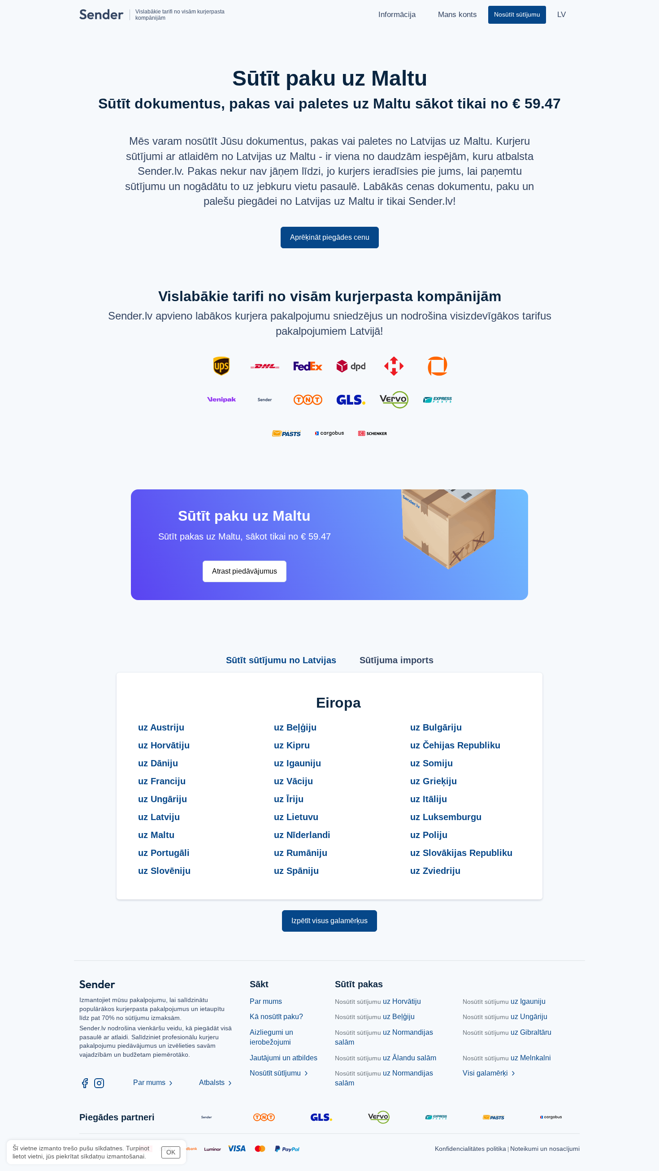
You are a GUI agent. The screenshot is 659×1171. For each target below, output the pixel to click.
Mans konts (457, 14)
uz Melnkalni (507, 1058)
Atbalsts (216, 1082)
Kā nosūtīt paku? (276, 1016)
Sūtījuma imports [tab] (397, 660)
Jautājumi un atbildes (283, 1058)
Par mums (153, 1082)
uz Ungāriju (505, 1016)
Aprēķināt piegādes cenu (329, 237)
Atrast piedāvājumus (244, 571)
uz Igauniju (504, 1001)
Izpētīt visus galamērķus (329, 921)
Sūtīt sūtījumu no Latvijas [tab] (281, 660)
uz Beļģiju (375, 1016)
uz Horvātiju (378, 1001)
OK (170, 1152)
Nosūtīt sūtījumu (280, 1073)
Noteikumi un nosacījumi (545, 1148)
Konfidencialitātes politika (470, 1148)
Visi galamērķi (490, 1073)
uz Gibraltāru (507, 1032)
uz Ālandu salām (385, 1058)
